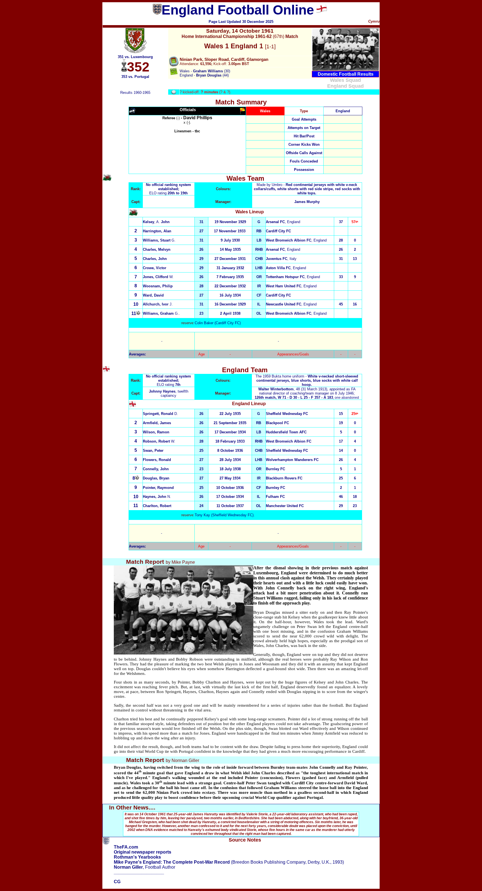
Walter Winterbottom (276, 389)
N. (157, 497)
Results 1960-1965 (135, 92)
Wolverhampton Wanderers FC (292, 460)
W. (159, 441)
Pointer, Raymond (158, 488)
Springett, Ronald (160, 414)
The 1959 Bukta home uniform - (307, 380)
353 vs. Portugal (135, 77)
